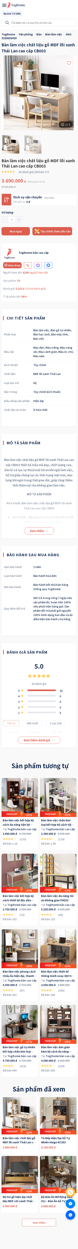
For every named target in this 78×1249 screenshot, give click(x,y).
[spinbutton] (12, 219)
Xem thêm (49, 197)
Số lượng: (8, 212)
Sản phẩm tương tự (40, 765)
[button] (5, 219)
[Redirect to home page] (16, 5)
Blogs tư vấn (12, 13)
